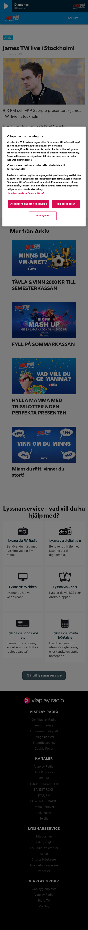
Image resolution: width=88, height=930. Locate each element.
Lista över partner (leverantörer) (25, 193)
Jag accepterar (66, 204)
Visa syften (43, 216)
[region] (44, 176)
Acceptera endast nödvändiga (28, 204)
